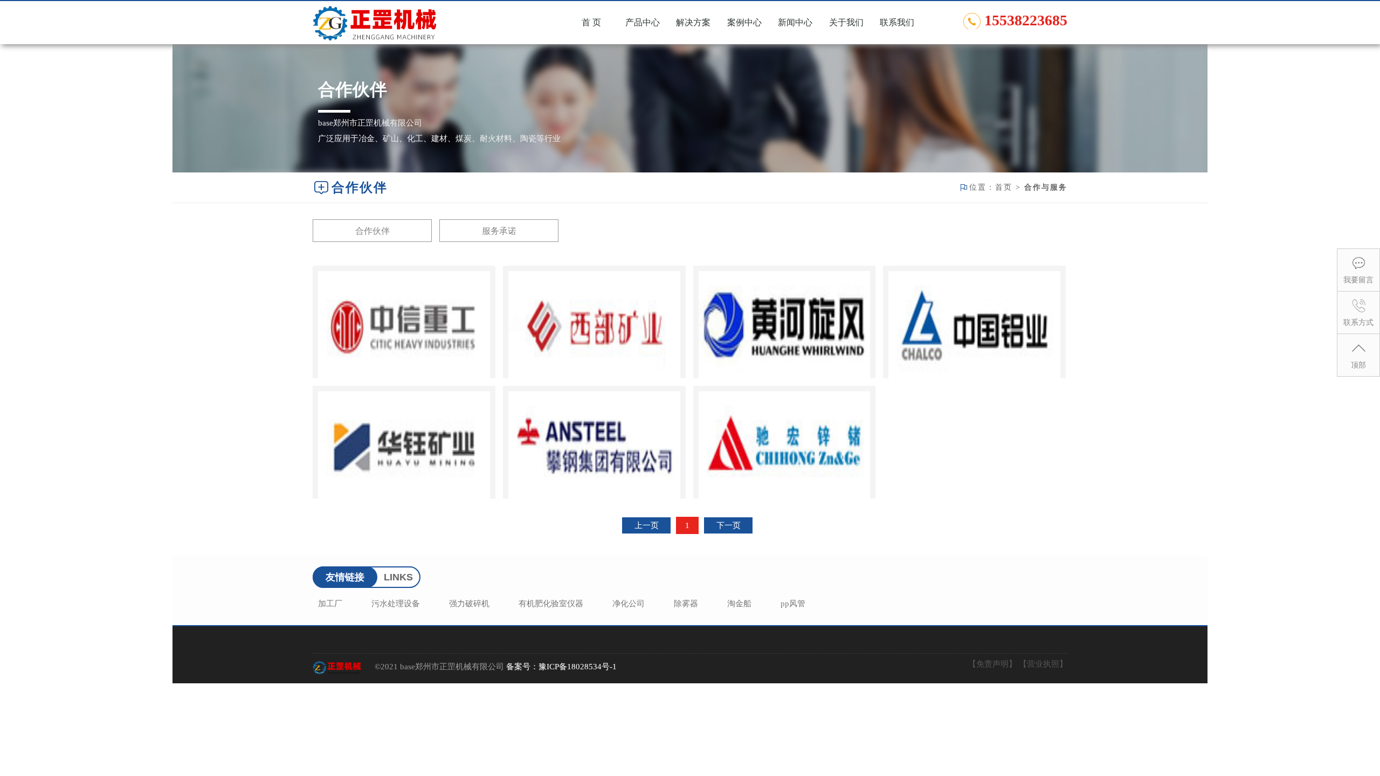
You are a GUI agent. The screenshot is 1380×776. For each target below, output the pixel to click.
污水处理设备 (395, 603)
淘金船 (739, 603)
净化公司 (628, 603)
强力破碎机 (469, 603)
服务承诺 (499, 230)
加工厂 (330, 603)
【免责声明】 (992, 664)
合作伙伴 (372, 230)
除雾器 (686, 603)
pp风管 (793, 603)
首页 (1003, 187)
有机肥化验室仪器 (551, 603)
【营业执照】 (1043, 664)
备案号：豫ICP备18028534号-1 (561, 666)
